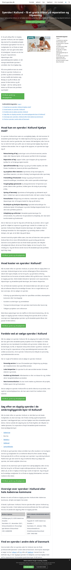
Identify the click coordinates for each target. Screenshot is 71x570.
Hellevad (6, 443)
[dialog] (35, 564)
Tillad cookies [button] (28, 567)
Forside (31, 2)
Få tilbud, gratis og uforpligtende (35, 22)
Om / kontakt (59, 2)
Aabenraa (7, 432)
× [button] (69, 560)
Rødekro (6, 439)
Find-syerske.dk (8, 2)
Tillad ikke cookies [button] (41, 567)
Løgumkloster (8, 446)
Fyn (44, 2)
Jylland (38, 2)
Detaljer (50, 564)
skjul (19, 104)
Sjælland (49, 2)
